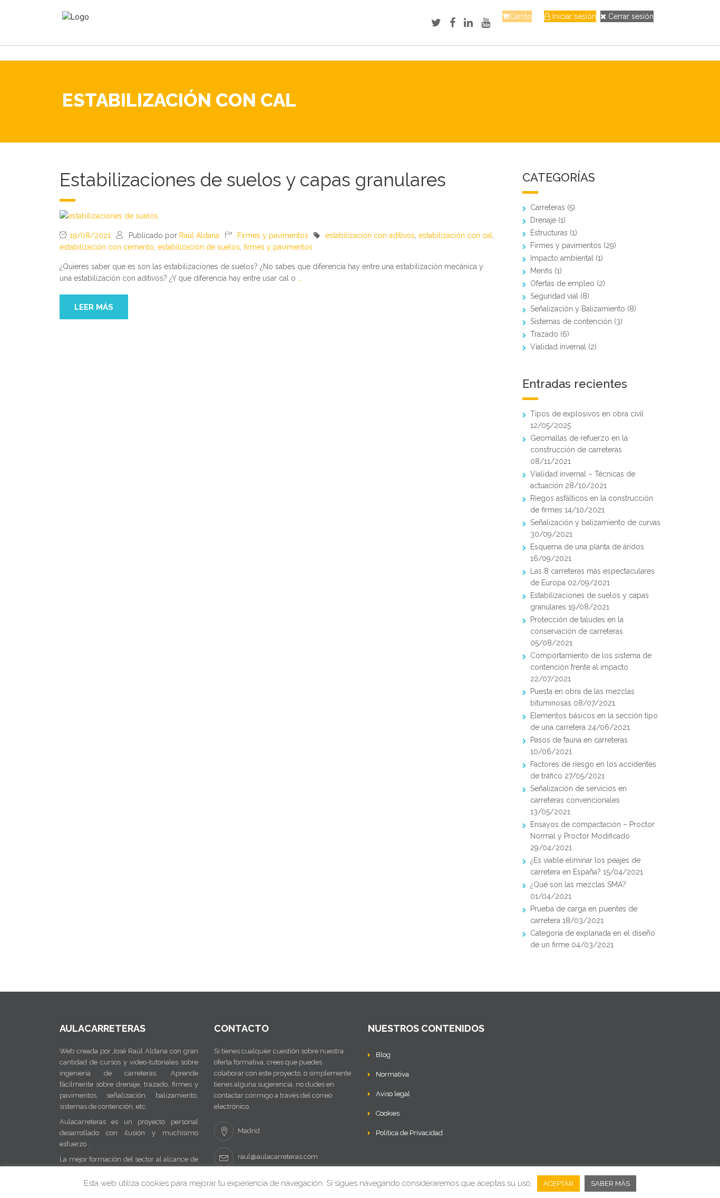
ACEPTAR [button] (558, 1183)
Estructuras (549, 233)
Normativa (392, 1074)
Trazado (544, 334)
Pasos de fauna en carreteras (579, 740)
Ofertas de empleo (562, 283)
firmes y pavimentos (278, 247)
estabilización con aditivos (370, 235)
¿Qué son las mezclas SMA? (578, 884)
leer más (93, 307)
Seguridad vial (554, 296)
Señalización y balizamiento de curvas (595, 522)
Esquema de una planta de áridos (587, 547)
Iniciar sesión (573, 16)
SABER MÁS (610, 1183)
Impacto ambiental (561, 258)
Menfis (541, 271)
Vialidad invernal (558, 347)
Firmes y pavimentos (272, 235)
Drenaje (543, 220)
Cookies (388, 1113)
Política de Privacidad (409, 1133)
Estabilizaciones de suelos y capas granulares (253, 180)
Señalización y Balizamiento (577, 309)
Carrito (520, 16)
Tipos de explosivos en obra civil (587, 414)
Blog (383, 1055)
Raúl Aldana (199, 235)
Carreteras (547, 207)
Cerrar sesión (630, 16)
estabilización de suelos (199, 247)
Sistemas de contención (571, 321)
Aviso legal (393, 1094)
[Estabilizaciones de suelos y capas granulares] (109, 215)
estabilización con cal (455, 235)
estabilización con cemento (107, 247)
